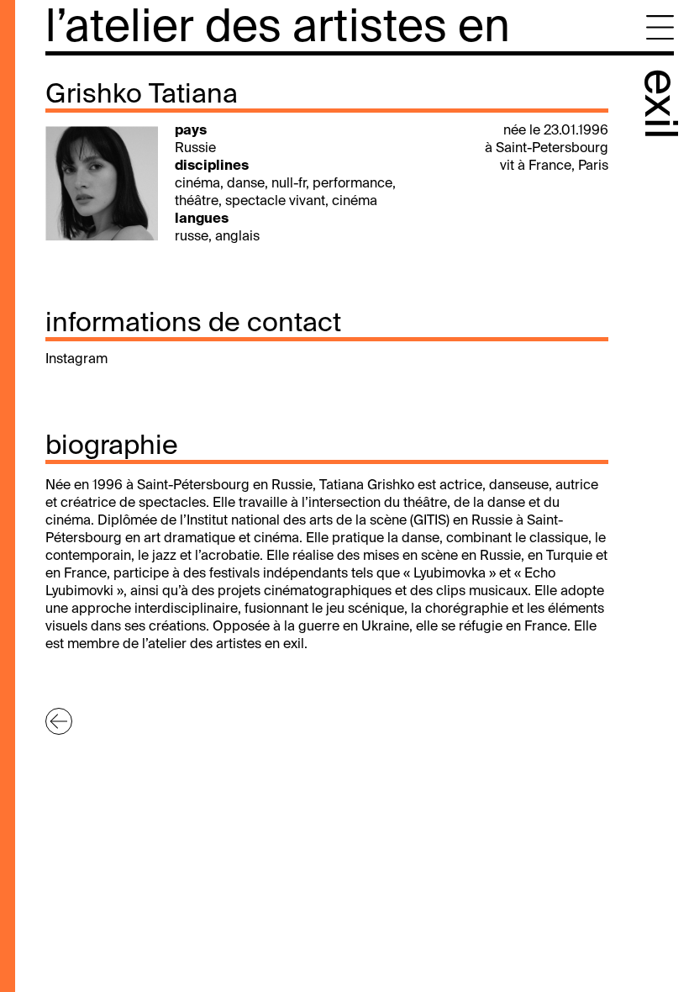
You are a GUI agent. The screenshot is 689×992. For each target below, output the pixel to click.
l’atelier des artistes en (277, 29)
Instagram (76, 360)
